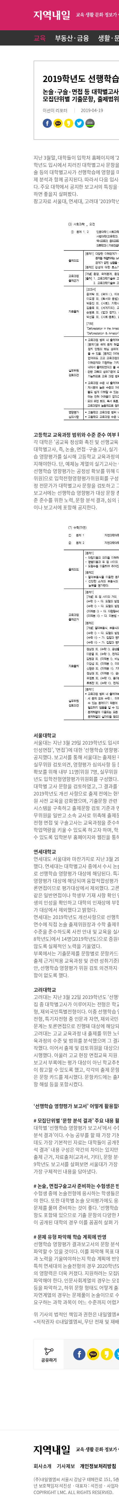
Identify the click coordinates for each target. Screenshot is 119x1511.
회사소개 (43, 1466)
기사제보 (66, 1466)
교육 (40, 38)
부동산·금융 (72, 38)
